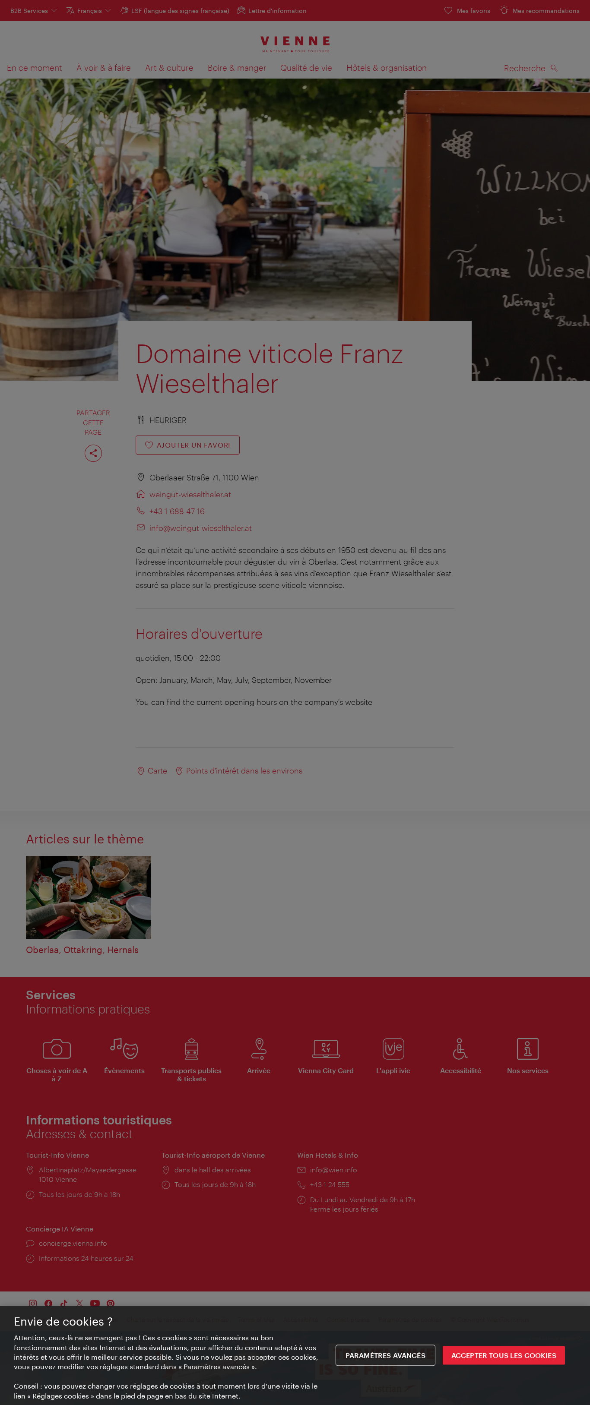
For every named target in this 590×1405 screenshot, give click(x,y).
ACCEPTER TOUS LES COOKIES (503, 1355)
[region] (295, 1355)
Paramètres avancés (385, 1355)
